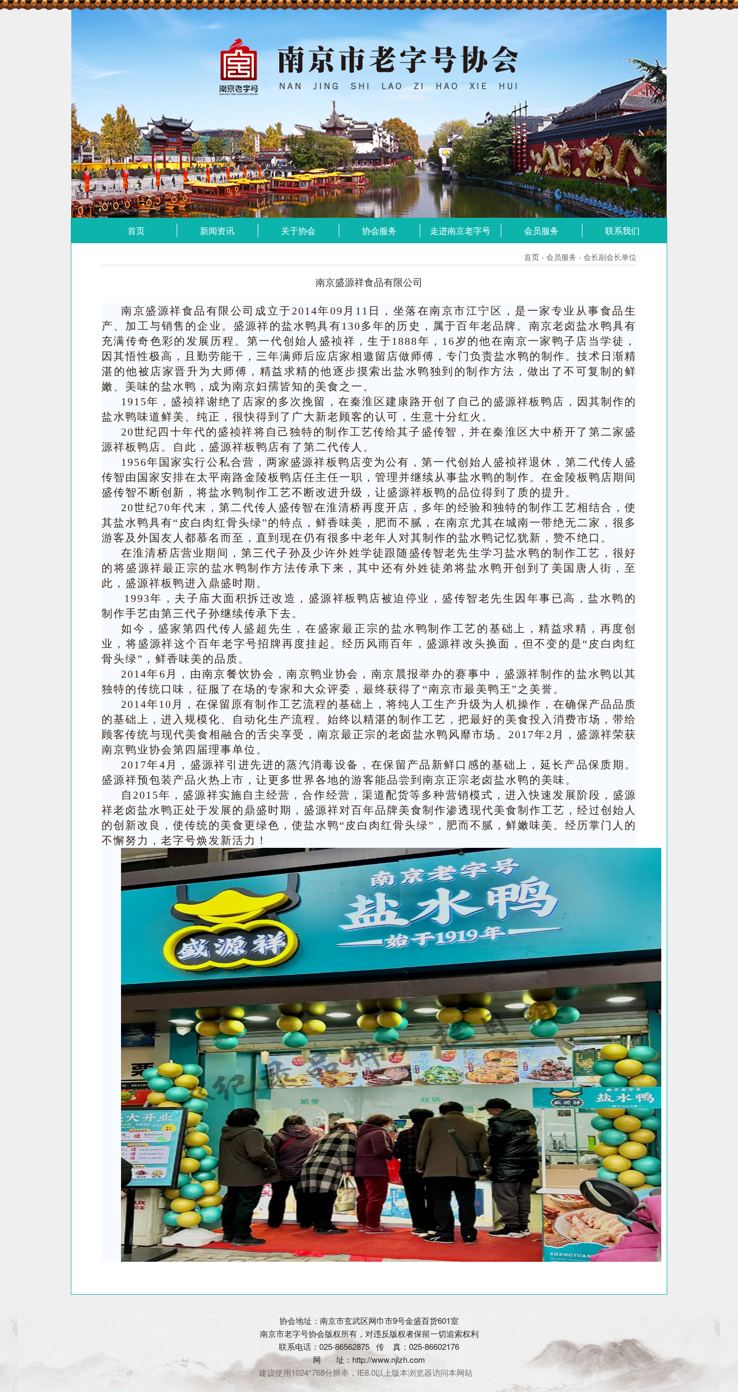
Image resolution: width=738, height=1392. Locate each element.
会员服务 (541, 230)
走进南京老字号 (460, 230)
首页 (136, 230)
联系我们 (622, 230)
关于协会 (298, 230)
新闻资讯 (217, 230)
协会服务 (379, 230)
